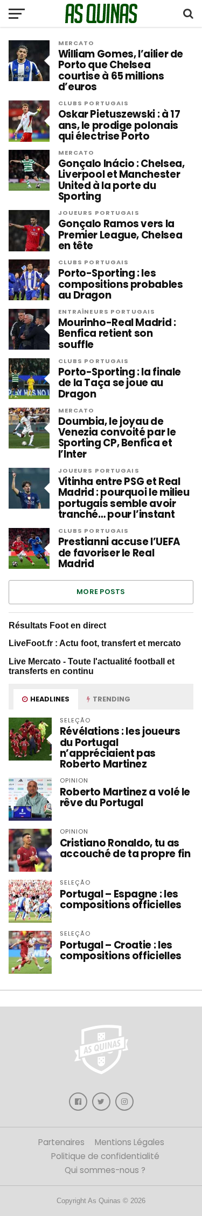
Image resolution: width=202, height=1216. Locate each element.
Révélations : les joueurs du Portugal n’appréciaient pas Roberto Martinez (120, 748)
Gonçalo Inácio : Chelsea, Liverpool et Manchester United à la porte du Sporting (121, 180)
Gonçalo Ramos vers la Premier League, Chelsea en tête (120, 235)
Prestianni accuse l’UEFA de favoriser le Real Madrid (119, 553)
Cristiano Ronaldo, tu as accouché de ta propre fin (125, 848)
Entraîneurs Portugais (107, 311)
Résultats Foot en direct (57, 625)
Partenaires (61, 1142)
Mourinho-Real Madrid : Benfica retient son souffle (117, 333)
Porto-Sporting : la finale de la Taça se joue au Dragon (119, 383)
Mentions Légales (129, 1142)
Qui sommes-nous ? (105, 1170)
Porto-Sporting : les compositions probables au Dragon (120, 284)
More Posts (101, 591)
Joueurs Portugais (99, 212)
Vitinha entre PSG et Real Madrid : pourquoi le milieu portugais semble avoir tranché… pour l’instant (124, 498)
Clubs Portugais (93, 103)
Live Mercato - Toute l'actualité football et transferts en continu (92, 666)
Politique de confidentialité (105, 1156)
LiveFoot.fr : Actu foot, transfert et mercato (95, 643)
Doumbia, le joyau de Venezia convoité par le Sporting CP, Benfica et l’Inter (117, 438)
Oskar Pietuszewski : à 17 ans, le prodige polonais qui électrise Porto (119, 125)
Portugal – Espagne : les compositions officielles (121, 899)
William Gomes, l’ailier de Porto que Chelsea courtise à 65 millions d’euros (120, 70)
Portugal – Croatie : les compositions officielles (121, 950)
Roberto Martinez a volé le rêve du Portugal (125, 797)
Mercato (76, 43)
